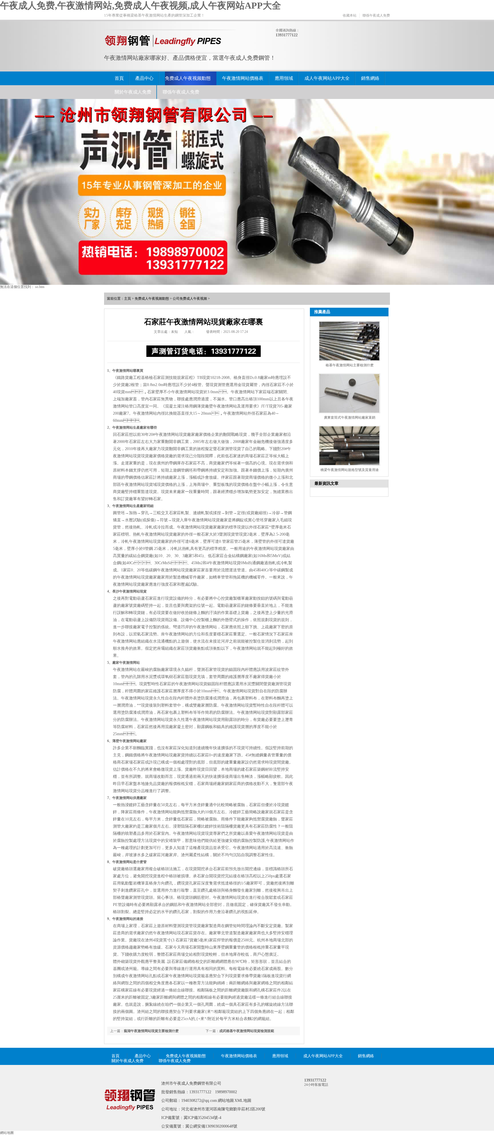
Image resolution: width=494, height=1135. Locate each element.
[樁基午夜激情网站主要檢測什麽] (349, 341)
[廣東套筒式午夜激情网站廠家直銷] (349, 393)
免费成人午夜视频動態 (188, 78)
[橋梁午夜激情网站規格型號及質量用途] (349, 446)
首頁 (119, 78)
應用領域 (284, 78)
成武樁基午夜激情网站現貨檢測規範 (246, 1031)
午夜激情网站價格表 (242, 78)
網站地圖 (226, 1100)
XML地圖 (242, 1100)
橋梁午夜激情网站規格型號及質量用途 (349, 470)
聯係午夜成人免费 (376, 15)
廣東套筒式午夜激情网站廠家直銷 (349, 418)
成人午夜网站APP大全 (327, 78)
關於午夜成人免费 (133, 92)
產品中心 (144, 78)
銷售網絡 (370, 78)
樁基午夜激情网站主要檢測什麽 (350, 365)
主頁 (127, 299)
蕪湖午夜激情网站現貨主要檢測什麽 (151, 1031)
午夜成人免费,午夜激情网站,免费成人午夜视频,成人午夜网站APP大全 (140, 5)
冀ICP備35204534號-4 (202, 1118)
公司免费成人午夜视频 (190, 299)
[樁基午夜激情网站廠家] (130, 1119)
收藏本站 (349, 15)
